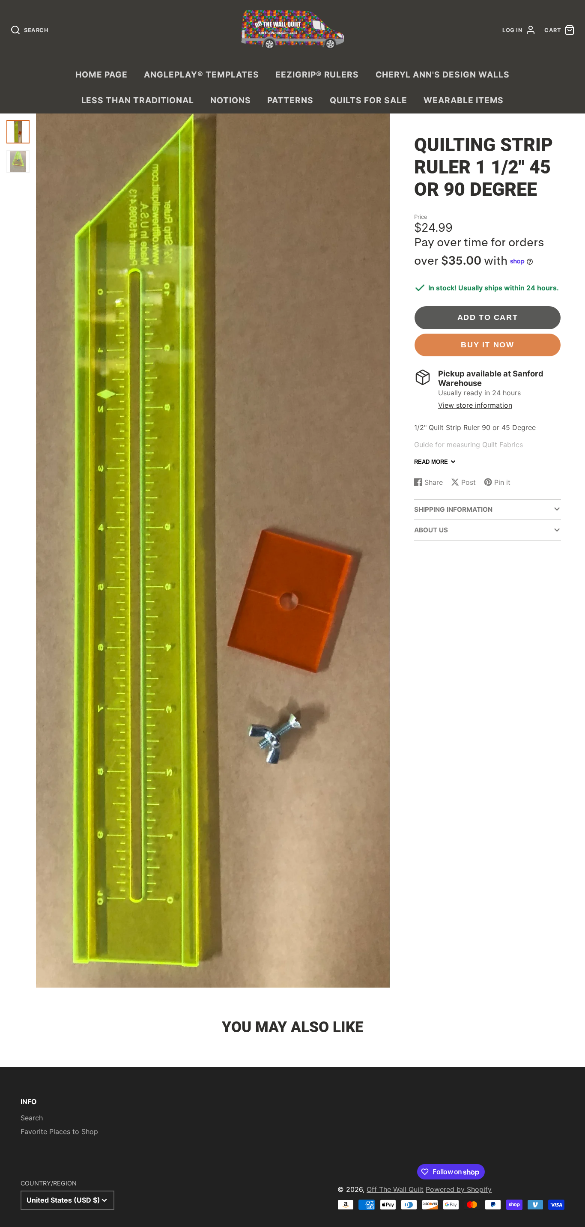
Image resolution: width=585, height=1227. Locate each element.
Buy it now (487, 344)
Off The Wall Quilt (395, 1189)
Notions (230, 100)
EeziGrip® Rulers (317, 74)
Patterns (290, 100)
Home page (101, 74)
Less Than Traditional (137, 100)
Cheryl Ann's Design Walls (443, 74)
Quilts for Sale (368, 100)
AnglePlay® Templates (201, 74)
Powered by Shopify (459, 1189)
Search (32, 1118)
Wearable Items (464, 100)
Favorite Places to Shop (59, 1131)
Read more (431, 462)
